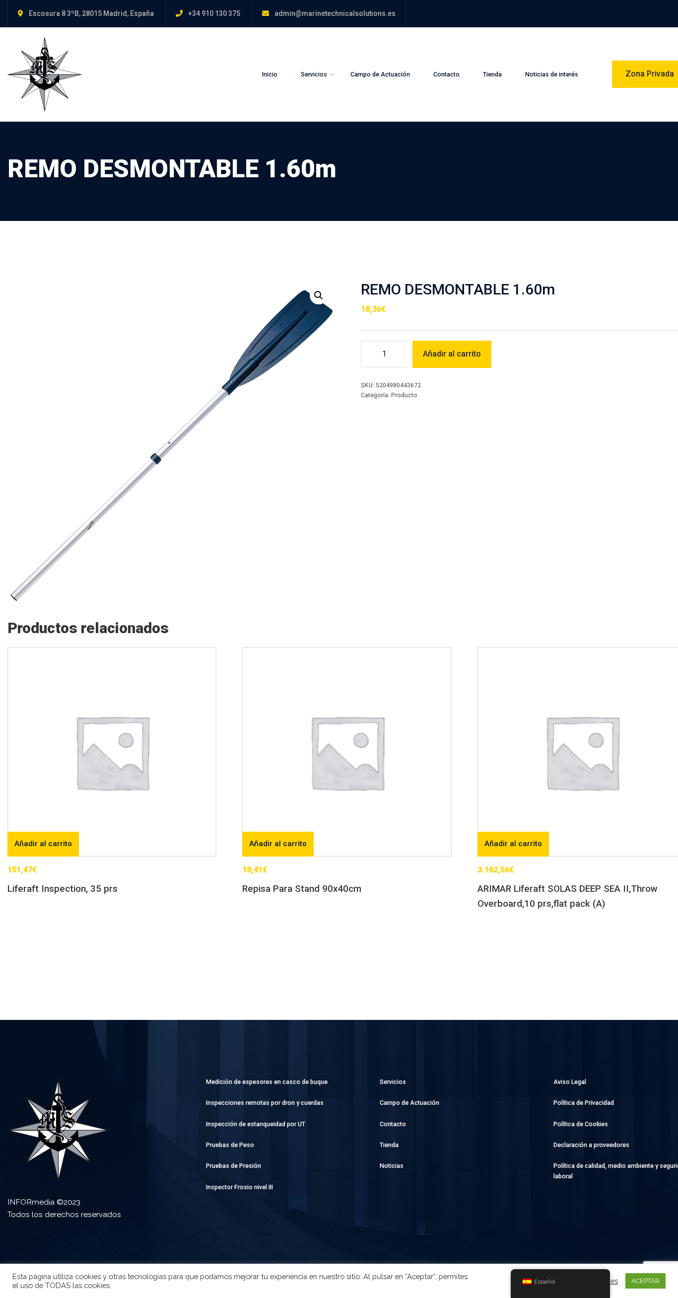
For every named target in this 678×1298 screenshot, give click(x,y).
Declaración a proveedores (591, 1145)
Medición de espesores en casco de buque (267, 1081)
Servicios (314, 74)
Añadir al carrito (452, 354)
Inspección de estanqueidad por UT (255, 1124)
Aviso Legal (569, 1081)
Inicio (269, 74)
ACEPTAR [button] (645, 1281)
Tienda (492, 74)
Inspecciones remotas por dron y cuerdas (265, 1102)
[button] (319, 295)
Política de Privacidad (583, 1102)
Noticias (392, 1165)
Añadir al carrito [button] (43, 843)
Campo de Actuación (380, 74)
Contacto (446, 74)
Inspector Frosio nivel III (239, 1187)
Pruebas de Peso (230, 1145)
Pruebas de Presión (233, 1165)
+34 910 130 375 (214, 13)
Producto (404, 395)
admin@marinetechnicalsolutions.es (335, 13)
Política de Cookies (580, 1124)
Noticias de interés (551, 74)
